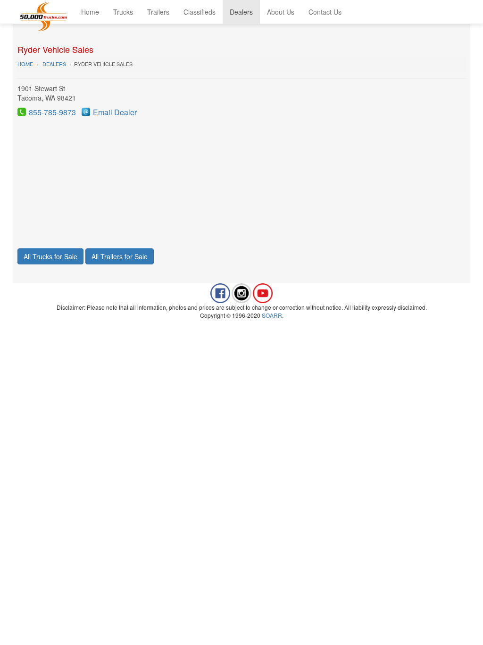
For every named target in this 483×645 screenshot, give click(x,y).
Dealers (241, 12)
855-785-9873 (52, 112)
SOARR (272, 315)
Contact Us (324, 12)
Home (90, 12)
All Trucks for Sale (50, 256)
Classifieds (199, 12)
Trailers (158, 12)
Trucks (123, 12)
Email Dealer (115, 112)
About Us (280, 12)
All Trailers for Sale (120, 256)
